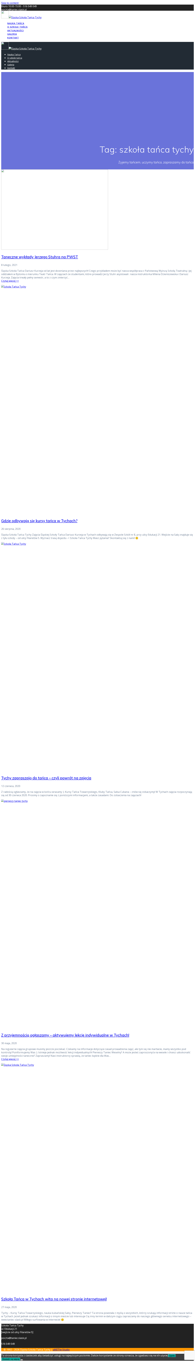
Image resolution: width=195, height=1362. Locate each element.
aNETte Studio (61, 1349)
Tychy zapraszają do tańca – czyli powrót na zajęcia (46, 778)
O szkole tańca (17, 26)
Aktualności (15, 30)
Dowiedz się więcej (10, 1359)
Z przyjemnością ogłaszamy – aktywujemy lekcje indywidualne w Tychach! (65, 1035)
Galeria (12, 34)
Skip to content (10, 3)
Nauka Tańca (15, 23)
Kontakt (13, 37)
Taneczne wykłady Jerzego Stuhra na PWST (39, 257)
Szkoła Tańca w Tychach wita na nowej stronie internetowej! (54, 1299)
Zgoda (172, 1356)
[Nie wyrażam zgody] (21, 1359)
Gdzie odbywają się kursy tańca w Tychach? (39, 520)
